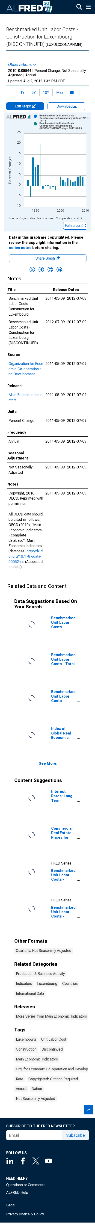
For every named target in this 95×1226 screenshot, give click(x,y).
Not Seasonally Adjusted (35, 1098)
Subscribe (75, 1135)
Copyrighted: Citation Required (53, 1079)
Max (59, 92)
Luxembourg (47, 983)
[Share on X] (32, 269)
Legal (10, 1205)
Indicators (24, 983)
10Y (46, 92)
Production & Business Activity (40, 973)
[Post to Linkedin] (59, 269)
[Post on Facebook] (41, 269)
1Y (22, 92)
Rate (19, 1079)
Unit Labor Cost (53, 1039)
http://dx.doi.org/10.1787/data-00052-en (26, 556)
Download (65, 106)
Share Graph (46, 258)
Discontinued (52, 1049)
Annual (21, 1089)
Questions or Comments (25, 1185)
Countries (70, 983)
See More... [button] (49, 763)
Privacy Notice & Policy (25, 1214)
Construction (26, 1049)
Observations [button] (20, 64)
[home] (29, 7)
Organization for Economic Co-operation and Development (26, 368)
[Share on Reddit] (50, 269)
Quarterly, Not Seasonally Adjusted (43, 950)
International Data (30, 993)
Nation (37, 1089)
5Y (34, 92)
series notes (20, 248)
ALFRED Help (17, 1192)
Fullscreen (74, 225)
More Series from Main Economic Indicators (51, 1016)
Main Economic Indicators (37, 1059)
